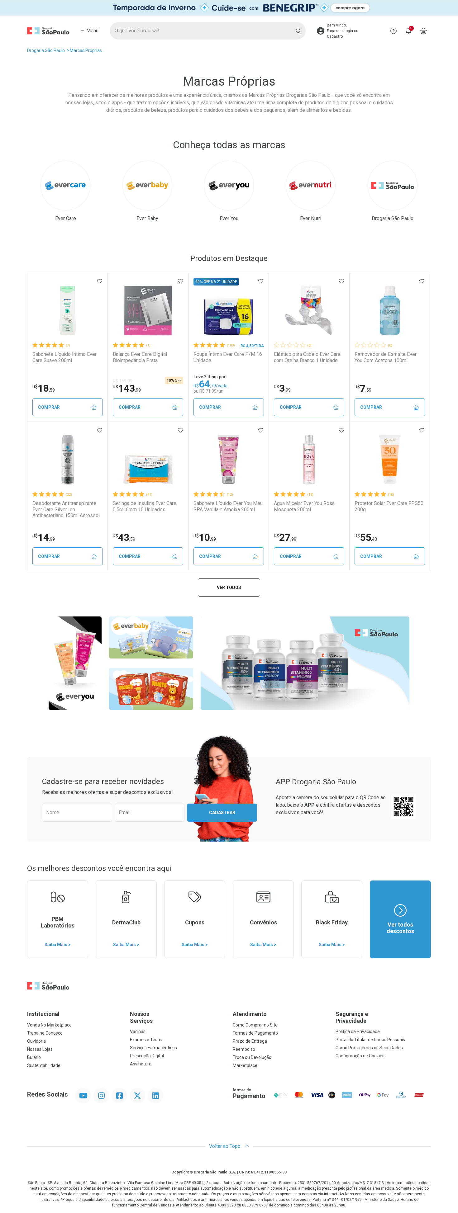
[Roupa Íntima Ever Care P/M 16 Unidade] (228, 310)
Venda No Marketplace (49, 1024)
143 (127, 388)
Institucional (43, 1014)
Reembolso (244, 1049)
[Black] (229, 8)
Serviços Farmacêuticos (153, 1047)
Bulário (34, 1057)
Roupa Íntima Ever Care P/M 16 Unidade (227, 357)
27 (285, 537)
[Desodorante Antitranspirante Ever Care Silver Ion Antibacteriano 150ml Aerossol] (67, 459)
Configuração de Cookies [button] (360, 1055)
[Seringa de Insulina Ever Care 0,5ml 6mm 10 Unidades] (148, 459)
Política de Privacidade (358, 1031)
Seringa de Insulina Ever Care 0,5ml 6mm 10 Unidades (144, 506)
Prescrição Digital (147, 1055)
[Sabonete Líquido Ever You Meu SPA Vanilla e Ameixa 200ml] (228, 459)
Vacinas (138, 1031)
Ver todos (229, 587)
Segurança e (352, 1017)
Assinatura (140, 1063)
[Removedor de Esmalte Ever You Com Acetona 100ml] (389, 310)
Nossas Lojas (40, 1049)
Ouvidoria (36, 1041)
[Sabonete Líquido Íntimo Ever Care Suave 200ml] (67, 310)
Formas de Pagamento (255, 1033)
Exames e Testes (147, 1039)
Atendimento (250, 1014)
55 (366, 537)
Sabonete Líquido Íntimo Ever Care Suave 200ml (64, 357)
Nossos (141, 1017)
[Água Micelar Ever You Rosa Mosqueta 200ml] (309, 459)
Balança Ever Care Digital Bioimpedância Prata (140, 357)
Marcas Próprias (86, 50)
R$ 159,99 (122, 380)
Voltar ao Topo (225, 1146)
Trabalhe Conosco (45, 1033)
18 (43, 388)
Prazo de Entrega (250, 1041)
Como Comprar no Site (255, 1024)
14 (43, 537)
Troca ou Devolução (252, 1057)
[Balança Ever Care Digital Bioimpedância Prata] (148, 310)
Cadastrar (222, 812)
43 (124, 537)
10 (204, 537)
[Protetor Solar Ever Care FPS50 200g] (389, 459)
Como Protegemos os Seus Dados (369, 1047)
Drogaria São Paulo (46, 50)
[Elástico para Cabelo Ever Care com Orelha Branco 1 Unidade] (309, 310)
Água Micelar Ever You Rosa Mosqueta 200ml (304, 506)
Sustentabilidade (43, 1065)
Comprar (49, 407)
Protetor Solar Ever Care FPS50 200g (389, 506)
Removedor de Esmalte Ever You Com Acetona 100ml (386, 357)
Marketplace (245, 1065)
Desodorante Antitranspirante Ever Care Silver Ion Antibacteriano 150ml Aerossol (66, 509)
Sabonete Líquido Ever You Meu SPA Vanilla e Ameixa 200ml (228, 506)
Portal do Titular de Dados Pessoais (370, 1039)
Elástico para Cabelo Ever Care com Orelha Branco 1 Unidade (307, 357)
